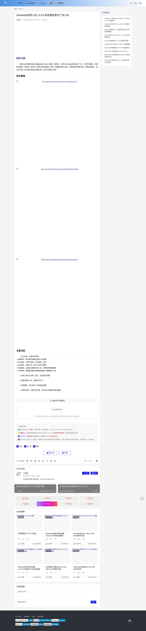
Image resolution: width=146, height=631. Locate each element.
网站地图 (40, 616)
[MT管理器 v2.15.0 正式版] (29, 523)
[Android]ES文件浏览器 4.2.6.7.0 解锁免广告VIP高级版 (29, 568)
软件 (18, 58)
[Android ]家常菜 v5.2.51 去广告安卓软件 (84, 568)
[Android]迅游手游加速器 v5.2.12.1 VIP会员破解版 (55, 534)
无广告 (79, 64)
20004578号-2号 (45, 620)
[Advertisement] (57, 38)
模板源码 (61, 3)
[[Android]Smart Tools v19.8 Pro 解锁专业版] (85, 523)
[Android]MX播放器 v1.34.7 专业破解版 (116, 48)
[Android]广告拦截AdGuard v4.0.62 (115, 51)
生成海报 (21, 461)
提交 (93, 602)
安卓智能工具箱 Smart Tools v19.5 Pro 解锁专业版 (56, 568)
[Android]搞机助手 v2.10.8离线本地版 (116, 40)
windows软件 (31, 3)
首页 (21, 3)
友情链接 (26, 616)
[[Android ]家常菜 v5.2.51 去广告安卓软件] (85, 556)
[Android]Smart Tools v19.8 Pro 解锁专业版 (83, 534)
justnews (62, 620)
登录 (135, 3)
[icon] (130, 621)
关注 (86, 473)
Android (43, 3)
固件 (51, 3)
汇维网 (18, 20)
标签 (33, 616)
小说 (24, 64)
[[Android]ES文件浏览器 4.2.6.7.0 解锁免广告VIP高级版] (29, 556)
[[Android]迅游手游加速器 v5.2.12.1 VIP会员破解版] (57, 523)
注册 (140, 3)
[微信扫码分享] (27, 461)
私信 (95, 473)
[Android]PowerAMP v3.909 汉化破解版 (117, 44)
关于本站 (18, 616)
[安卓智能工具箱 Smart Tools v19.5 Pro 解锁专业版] (57, 556)
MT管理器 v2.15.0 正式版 (27, 533)
